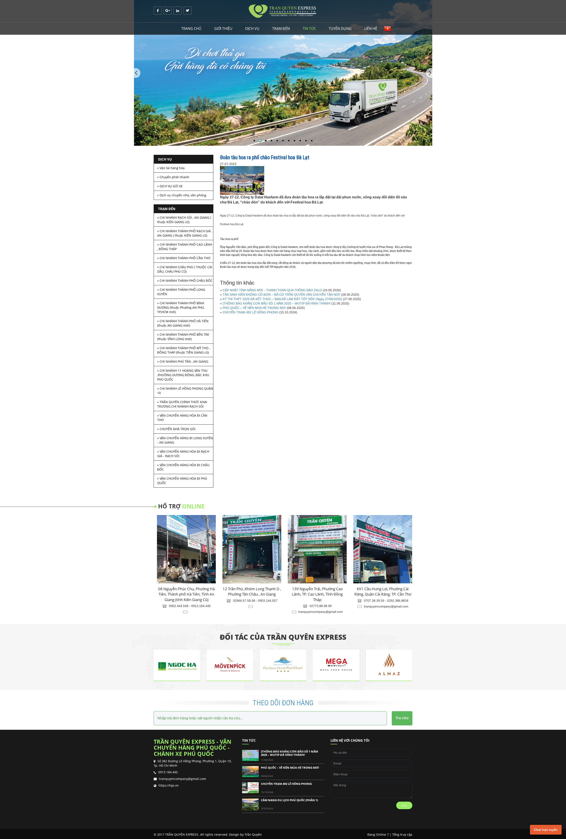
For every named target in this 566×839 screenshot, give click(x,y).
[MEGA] (283, 652)
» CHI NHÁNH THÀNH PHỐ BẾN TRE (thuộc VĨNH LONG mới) (183, 336)
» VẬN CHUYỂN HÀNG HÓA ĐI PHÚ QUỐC (182, 480)
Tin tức (309, 28)
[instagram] (178, 10)
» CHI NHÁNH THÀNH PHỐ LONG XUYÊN (181, 291)
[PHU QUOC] (230, 652)
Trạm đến (281, 28)
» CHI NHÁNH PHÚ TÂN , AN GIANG (182, 361)
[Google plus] (168, 10)
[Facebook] (158, 10)
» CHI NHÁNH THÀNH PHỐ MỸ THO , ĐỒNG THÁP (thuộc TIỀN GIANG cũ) (183, 350)
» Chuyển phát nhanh (173, 177)
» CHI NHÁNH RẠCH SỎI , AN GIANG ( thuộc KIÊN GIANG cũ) (184, 219)
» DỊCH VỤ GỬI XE (170, 186)
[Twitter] (187, 10)
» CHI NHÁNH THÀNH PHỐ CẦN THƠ (183, 258)
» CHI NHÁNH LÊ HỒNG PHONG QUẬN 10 (185, 390)
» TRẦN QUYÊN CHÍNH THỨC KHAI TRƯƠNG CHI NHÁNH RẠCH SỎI (182, 404)
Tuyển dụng (340, 28)
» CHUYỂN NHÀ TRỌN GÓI (176, 429)
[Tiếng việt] (387, 28)
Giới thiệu (223, 28)
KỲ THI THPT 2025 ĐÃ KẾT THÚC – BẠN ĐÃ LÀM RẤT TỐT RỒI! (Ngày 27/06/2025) (282, 299)
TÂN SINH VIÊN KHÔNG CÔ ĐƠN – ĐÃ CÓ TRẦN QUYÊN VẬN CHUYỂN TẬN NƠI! (281, 294)
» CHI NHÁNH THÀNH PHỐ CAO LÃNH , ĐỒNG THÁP (184, 246)
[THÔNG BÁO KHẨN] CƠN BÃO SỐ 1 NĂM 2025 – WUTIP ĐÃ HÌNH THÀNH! (277, 303)
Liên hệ (370, 28)
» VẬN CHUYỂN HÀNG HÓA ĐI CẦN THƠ (182, 417)
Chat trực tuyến (546, 829)
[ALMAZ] (336, 652)
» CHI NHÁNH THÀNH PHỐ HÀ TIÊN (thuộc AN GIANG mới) (182, 323)
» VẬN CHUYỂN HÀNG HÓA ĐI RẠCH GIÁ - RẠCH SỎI (183, 453)
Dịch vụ (252, 28)
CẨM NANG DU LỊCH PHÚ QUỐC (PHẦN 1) (289, 785)
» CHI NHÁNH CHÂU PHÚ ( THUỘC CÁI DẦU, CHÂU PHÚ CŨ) (184, 269)
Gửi (404, 805)
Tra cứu (402, 718)
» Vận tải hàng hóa (171, 168)
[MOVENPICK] (177, 652)
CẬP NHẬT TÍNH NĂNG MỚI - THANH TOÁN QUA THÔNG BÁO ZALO (272, 290)
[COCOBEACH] (389, 652)
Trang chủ (191, 28)
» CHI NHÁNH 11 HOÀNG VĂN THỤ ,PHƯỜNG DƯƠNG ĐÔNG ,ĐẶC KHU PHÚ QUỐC (183, 374)
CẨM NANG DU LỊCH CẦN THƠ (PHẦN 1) (288, 801)
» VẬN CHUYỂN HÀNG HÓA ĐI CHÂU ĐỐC (183, 467)
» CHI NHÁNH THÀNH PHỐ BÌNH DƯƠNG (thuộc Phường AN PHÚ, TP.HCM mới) (181, 307)
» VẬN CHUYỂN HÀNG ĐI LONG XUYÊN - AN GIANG (185, 440)
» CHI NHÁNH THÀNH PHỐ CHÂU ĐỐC (184, 280)
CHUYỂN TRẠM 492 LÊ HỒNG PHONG (250, 312)
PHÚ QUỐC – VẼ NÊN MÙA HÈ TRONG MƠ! (255, 308)
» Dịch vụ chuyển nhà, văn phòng (181, 195)
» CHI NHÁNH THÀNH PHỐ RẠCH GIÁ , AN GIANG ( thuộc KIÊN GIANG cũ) (184, 233)
